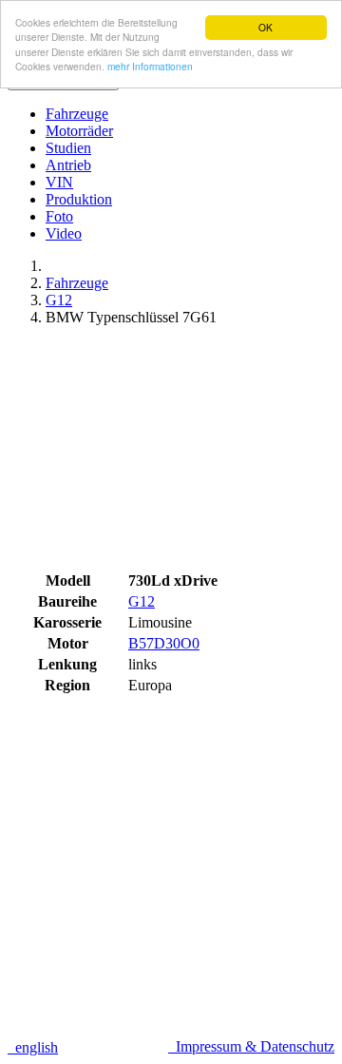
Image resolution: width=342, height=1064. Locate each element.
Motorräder (79, 131)
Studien (68, 148)
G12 (59, 300)
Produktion (79, 199)
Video (64, 233)
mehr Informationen (150, 66)
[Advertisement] (171, 455)
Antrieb (68, 165)
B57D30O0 (164, 643)
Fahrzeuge (77, 114)
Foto (59, 216)
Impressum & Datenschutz (251, 1046)
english (33, 1047)
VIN (59, 182)
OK (265, 27)
